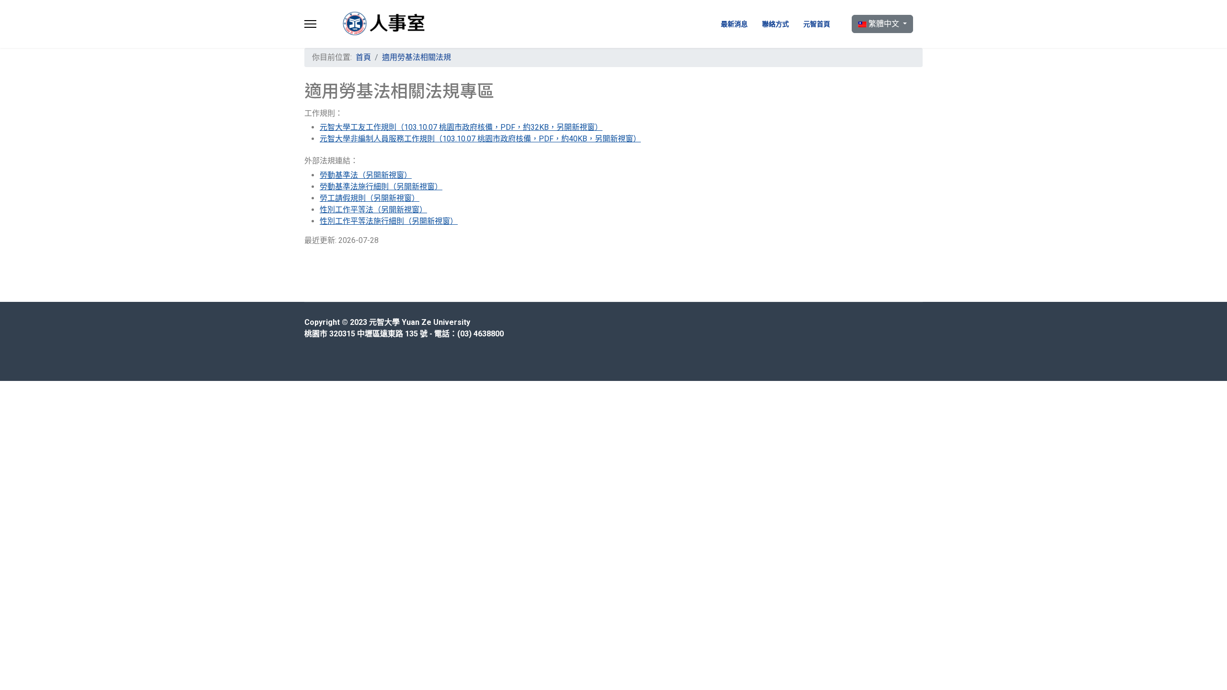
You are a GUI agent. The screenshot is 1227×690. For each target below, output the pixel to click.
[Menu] (310, 24)
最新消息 (734, 24)
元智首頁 (816, 24)
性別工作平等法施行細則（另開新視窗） (389, 221)
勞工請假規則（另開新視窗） (369, 198)
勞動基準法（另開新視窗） (366, 175)
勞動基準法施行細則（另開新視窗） (381, 186)
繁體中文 (884, 23)
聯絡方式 (775, 24)
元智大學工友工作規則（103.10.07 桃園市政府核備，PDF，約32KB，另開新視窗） (461, 127)
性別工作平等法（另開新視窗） (373, 209)
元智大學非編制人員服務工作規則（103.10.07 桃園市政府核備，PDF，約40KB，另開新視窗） (480, 138)
